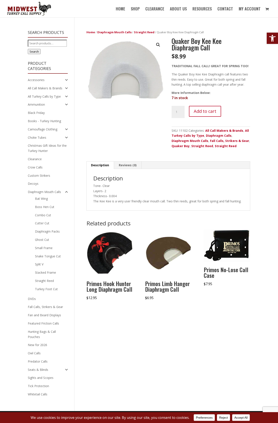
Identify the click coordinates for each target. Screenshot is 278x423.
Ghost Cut (42, 240)
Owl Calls (34, 353)
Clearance (35, 159)
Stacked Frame (45, 272)
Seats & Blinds (38, 370)
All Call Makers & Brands (224, 130)
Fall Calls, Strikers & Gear (229, 141)
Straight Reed (144, 32)
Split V (39, 264)
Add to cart (205, 111)
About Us (178, 9)
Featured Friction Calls (43, 323)
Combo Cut (43, 215)
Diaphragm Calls (219, 135)
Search (34, 51)
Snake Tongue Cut (48, 256)
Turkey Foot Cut (46, 289)
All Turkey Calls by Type (44, 96)
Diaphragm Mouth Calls (114, 32)
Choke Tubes (37, 137)
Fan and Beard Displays (44, 315)
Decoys (33, 184)
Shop (135, 9)
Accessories (36, 80)
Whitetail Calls (37, 394)
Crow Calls (35, 167)
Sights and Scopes (40, 378)
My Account (250, 9)
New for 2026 (37, 345)
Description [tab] (100, 165)
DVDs (32, 299)
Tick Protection (38, 386)
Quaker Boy (181, 146)
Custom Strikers (39, 175)
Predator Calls (38, 361)
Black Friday (36, 113)
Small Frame (44, 248)
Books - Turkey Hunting (44, 121)
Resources (202, 9)
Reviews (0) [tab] (128, 165)
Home (120, 9)
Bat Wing (41, 199)
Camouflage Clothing (42, 129)
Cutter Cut (42, 223)
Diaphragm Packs (47, 231)
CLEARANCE (154, 9)
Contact (225, 9)
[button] (272, 38)
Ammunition (36, 104)
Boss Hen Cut (44, 207)
